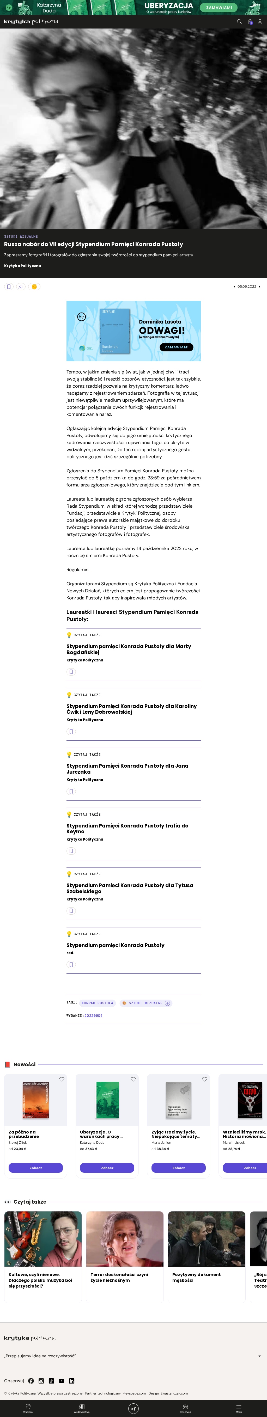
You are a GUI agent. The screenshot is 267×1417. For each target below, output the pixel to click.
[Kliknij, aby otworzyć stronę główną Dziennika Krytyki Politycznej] (133, 1408)
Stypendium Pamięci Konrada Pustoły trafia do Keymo (127, 829)
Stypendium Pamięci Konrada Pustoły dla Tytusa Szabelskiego (129, 889)
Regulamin (77, 569)
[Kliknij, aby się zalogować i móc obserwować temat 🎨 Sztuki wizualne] (167, 1003)
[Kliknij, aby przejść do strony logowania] (260, 22)
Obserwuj (185, 1412)
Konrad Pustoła (97, 1003)
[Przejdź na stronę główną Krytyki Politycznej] (30, 1338)
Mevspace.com (134, 1393)
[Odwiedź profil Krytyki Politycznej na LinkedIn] (72, 1381)
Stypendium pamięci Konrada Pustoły (115, 946)
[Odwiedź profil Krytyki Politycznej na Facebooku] (31, 1381)
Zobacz (36, 1168)
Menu (239, 1412)
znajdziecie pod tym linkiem (169, 485)
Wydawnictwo (81, 1412)
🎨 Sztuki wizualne (142, 1003)
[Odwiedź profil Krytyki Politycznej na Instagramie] (41, 1381)
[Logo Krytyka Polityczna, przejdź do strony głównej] (31, 22)
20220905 (93, 1015)
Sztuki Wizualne (21, 236)
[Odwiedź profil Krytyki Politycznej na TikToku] (51, 1381)
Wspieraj (28, 1412)
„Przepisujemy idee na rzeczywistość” (40, 1356)
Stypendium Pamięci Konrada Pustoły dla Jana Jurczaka (127, 769)
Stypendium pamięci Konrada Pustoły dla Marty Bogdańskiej (128, 650)
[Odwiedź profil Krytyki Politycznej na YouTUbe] (61, 1381)
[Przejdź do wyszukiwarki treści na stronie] (239, 22)
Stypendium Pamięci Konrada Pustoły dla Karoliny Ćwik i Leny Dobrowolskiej (131, 710)
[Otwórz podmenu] (260, 1356)
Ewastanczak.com (174, 1393)
